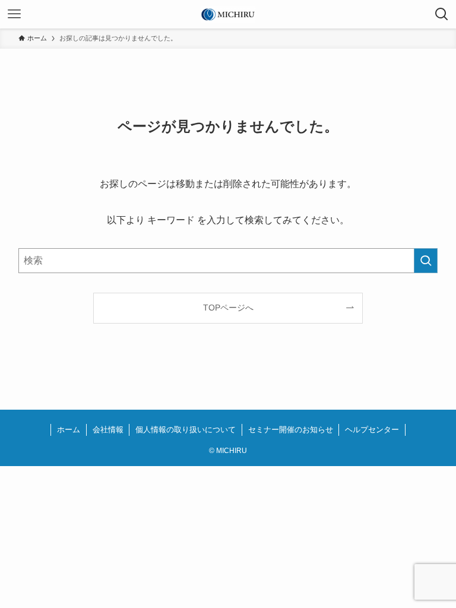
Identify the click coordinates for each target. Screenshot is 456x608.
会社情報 (108, 429)
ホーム (68, 429)
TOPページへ (228, 307)
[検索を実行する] (426, 260)
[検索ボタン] (442, 14)
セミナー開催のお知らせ (290, 429)
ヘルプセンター (372, 429)
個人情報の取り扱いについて (185, 429)
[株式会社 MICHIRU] (228, 14)
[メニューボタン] (14, 14)
